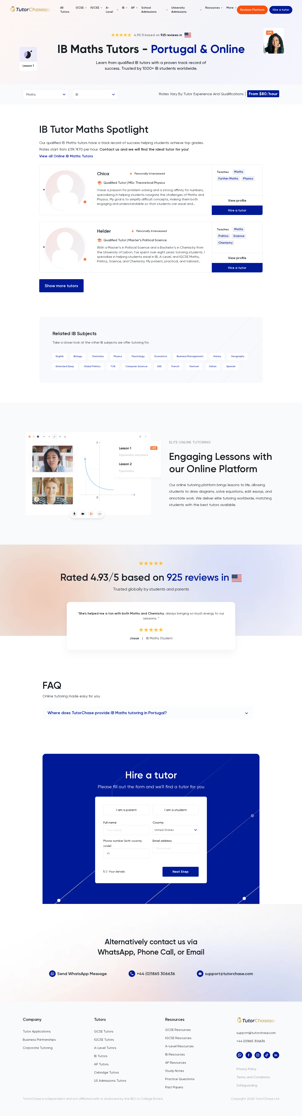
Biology (78, 356)
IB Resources (175, 1054)
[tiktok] (267, 1055)
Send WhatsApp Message (82, 973)
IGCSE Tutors (104, 1040)
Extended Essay (65, 366)
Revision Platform (252, 9)
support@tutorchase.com (229, 973)
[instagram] (258, 1055)
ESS (159, 366)
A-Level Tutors (105, 1048)
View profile (237, 200)
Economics (160, 356)
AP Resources (175, 1063)
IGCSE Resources (178, 1038)
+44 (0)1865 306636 (156, 973)
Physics (248, 178)
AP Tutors (101, 1064)
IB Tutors (100, 1056)
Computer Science (136, 366)
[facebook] (249, 1055)
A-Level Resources (179, 1046)
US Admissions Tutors (110, 1081)
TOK (112, 366)
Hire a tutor (281, 9)
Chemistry (225, 242)
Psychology (138, 356)
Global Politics (92, 366)
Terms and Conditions (253, 1077)
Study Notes (174, 1071)
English (60, 356)
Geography (237, 356)
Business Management (190, 356)
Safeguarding (246, 1085)
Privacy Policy (246, 1069)
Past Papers (174, 1087)
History (217, 356)
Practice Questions (180, 1079)
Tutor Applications (37, 1031)
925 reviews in (171, 35)
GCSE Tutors (103, 1031)
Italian (213, 366)
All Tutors (64, 10)
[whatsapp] (239, 1055)
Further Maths (228, 178)
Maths (238, 172)
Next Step (181, 872)
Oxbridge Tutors (106, 1072)
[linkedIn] (276, 1055)
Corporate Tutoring (38, 1048)
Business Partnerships (39, 1040)
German (194, 366)
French (175, 366)
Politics (223, 236)
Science (238, 236)
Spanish (230, 366)
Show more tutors (61, 285)
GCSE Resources (178, 1030)
